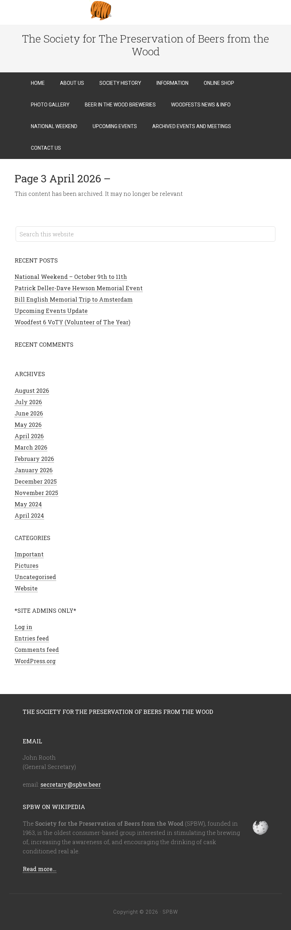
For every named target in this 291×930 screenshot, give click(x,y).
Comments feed (37, 649)
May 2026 (28, 424)
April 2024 (29, 515)
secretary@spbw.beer (70, 784)
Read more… (39, 869)
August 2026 (32, 390)
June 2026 (29, 413)
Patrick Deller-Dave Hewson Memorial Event (79, 288)
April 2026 (29, 436)
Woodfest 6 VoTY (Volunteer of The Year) (72, 322)
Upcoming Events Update (51, 310)
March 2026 (31, 447)
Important (29, 554)
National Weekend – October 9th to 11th (71, 276)
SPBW (145, 10)
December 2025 (36, 481)
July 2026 (28, 402)
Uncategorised (35, 576)
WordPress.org (35, 661)
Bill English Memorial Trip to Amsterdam (74, 299)
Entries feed (32, 638)
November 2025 (36, 492)
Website (26, 588)
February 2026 (34, 458)
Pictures (26, 565)
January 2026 (34, 470)
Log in (23, 627)
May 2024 (28, 504)
